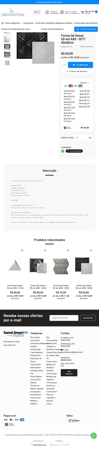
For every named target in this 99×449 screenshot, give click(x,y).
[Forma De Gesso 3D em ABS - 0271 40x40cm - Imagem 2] (7, 39)
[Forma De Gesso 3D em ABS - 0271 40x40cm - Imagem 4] (7, 55)
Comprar (82, 65)
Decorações (35, 337)
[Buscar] (38, 12)
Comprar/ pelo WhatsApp (78, 71)
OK (90, 138)
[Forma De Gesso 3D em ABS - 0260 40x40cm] (84, 275)
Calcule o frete (67, 137)
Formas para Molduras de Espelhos (51, 376)
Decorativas (89, 46)
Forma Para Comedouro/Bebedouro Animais (39, 343)
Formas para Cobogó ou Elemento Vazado (53, 346)
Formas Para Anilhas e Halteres (35, 401)
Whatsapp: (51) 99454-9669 (68, 345)
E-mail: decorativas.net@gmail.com (72, 351)
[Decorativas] (13, 12)
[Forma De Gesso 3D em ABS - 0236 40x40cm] (61, 275)
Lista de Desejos (75, 151)
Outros (49, 404)
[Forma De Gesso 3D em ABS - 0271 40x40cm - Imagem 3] (7, 47)
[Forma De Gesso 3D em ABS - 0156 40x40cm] (15, 275)
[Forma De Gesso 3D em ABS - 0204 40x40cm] (38, 275)
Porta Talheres (36, 377)
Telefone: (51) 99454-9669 (67, 339)
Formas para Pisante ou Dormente (51, 386)
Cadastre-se (75, 13)
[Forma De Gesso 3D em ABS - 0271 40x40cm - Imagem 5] (7, 63)
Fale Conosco (69, 373)
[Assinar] (87, 318)
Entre (67, 13)
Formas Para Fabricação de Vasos (36, 358)
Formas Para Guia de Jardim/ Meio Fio (53, 355)
